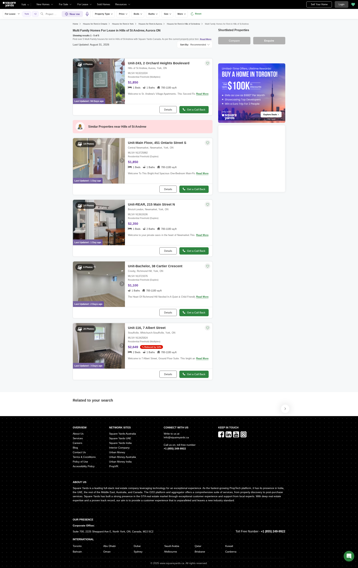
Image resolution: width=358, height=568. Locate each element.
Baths (151, 14)
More (180, 14)
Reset (198, 13)
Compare (234, 40)
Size (166, 14)
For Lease (10, 14)
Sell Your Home (319, 4)
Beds (136, 14)
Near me (75, 13)
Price (122, 14)
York (23, 4)
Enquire (269, 40)
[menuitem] (45, 4)
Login (341, 4)
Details (168, 109)
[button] (103, 4)
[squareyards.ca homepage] (9, 4)
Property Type (102, 14)
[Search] (42, 14)
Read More (205, 39)
